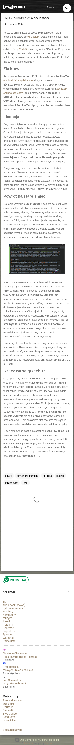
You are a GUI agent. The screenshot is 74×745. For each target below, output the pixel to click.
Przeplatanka (11, 666)
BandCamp (9, 717)
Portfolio (8, 707)
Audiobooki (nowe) (14, 605)
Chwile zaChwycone (15, 653)
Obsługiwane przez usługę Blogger (39, 739)
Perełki (7, 621)
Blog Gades (10, 713)
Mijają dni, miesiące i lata (18, 670)
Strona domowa (12, 700)
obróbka (47, 475)
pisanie (60, 475)
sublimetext (11, 482)
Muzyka (7, 618)
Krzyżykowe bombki (15, 683)
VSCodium (33, 36)
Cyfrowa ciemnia (13, 608)
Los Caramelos (12, 680)
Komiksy (8, 611)
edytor (8, 475)
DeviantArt (9, 710)
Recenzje (8, 628)
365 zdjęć (8, 703)
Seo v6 (49, 743)
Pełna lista (9, 641)
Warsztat (8, 637)
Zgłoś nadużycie (12, 730)
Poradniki (8, 624)
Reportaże (9, 631)
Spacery (8, 634)
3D (4, 601)
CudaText (24, 49)
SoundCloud (10, 720)
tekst (25, 482)
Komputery (9, 614)
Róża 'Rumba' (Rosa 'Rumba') (20, 656)
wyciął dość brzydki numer (18, 80)
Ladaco (13, 7)
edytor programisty (27, 475)
